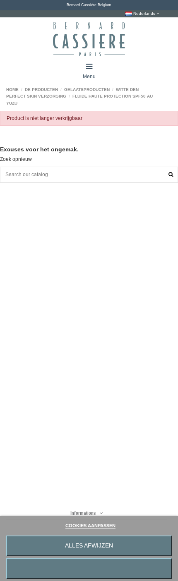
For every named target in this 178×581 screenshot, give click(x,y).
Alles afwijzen (89, 546)
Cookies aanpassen (90, 525)
